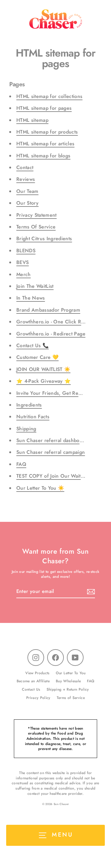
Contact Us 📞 (32, 345)
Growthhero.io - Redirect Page (50, 333)
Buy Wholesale (68, 681)
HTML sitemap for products (47, 131)
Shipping (26, 428)
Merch (23, 274)
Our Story (27, 203)
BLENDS (25, 250)
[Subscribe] (90, 592)
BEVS (22, 262)
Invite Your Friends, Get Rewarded (55, 393)
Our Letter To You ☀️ (40, 488)
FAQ (21, 464)
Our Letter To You (71, 672)
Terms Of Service (36, 226)
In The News (30, 297)
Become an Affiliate (33, 681)
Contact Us (31, 689)
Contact (24, 167)
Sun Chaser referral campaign (50, 452)
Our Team (27, 191)
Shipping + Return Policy (68, 689)
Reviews (25, 179)
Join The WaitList (35, 286)
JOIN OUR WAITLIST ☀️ (43, 369)
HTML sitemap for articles (45, 143)
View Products (37, 672)
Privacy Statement (36, 215)
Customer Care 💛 (37, 357)
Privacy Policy (38, 697)
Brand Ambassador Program (48, 309)
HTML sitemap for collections (49, 96)
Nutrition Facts (32, 416)
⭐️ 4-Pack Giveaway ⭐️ (43, 381)
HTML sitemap (32, 120)
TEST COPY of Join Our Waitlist (51, 475)
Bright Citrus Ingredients (44, 238)
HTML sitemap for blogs (43, 155)
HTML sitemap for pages (44, 108)
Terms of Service (71, 697)
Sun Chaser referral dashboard (51, 440)
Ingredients (29, 404)
